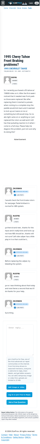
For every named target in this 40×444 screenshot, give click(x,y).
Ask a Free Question (17, 402)
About (16, 435)
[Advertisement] (20, 33)
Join (37, 3)
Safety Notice (18, 437)
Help (11, 435)
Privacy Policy (25, 435)
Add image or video (16, 387)
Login (31, 3)
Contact (4, 435)
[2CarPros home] (16, 3)
